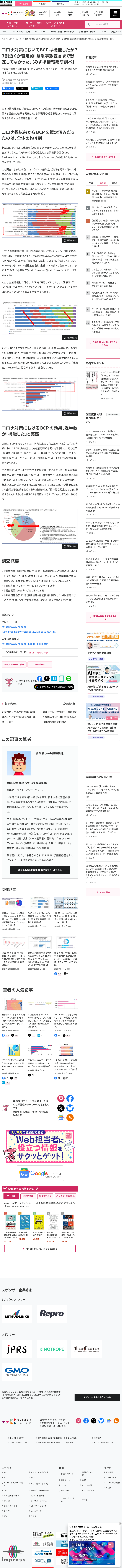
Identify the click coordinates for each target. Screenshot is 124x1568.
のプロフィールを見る (40, 869)
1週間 (103, 182)
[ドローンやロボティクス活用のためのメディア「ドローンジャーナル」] (66, 1562)
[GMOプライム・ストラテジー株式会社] (17, 1372)
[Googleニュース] (61, 1117)
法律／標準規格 (37, 1495)
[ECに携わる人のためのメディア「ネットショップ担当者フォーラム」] (66, 1553)
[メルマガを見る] (78, 1420)
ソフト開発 (82, 2)
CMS (104, 31)
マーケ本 (11, 1195)
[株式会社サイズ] (86, 1349)
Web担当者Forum (12, 13)
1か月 (114, 182)
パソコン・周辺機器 (65, 1195)
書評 (84, 1480)
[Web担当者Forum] (16, 1422)
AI (36, 31)
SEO (4, 31)
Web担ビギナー (43, 13)
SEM (5, 1516)
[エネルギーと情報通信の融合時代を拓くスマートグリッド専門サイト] (43, 1553)
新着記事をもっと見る (105, 156)
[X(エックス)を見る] (93, 1420)
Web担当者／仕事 (11, 1495)
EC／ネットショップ (38, 1505)
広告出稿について (99, 13)
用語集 (108, 1487)
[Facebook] (70, 1098)
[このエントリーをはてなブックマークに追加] (54, 678)
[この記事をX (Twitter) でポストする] (47, 678)
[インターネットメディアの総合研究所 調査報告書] (43, 1545)
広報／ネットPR (10, 1505)
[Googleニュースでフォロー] (108, 1420)
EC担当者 (42, 4)
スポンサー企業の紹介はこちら (97, 1397)
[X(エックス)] (61, 1108)
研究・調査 (105, 2)
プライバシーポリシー (18, 1442)
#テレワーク (42, 652)
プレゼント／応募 (113, 1482)
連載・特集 (70, 13)
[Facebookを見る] (86, 1420)
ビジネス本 (28, 1195)
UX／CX (7, 1500)
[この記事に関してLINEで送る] (68, 678)
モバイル (7, 1511)
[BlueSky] (70, 1108)
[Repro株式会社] (52, 1314)
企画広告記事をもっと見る (104, 617)
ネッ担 (34, 1111)
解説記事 (109, 1472)
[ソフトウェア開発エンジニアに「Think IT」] (66, 1536)
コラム (63, 1485)
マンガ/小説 (87, 1485)
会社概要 (69, 1442)
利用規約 (97, 1438)
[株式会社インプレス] (13, 1553)
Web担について (85, 13)
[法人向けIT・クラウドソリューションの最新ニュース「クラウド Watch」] (66, 1545)
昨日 (91, 182)
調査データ (65, 1480)
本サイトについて (17, 1438)
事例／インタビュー (87, 1473)
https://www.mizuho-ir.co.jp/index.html (25, 643)
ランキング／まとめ (68, 1499)
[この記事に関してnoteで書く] (61, 679)
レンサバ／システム (39, 1500)
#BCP (32, 652)
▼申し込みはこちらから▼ (81, 1539)
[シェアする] (39, 678)
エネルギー (77, 4)
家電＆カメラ (45, 1195)
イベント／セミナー (88, 1491)
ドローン (84, 4)
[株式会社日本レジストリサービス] (17, 1349)
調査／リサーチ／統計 (40, 1490)
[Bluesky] (101, 1420)
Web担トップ (7, 39)
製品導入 (60, 4)
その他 (33, 1516)
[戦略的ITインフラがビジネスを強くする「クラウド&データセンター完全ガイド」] (43, 1536)
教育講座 (90, 4)
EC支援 (97, 4)
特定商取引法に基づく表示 (49, 1442)
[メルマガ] (61, 1098)
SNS (43, 31)
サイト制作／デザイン (87, 31)
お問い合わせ (71, 1438)
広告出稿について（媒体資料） (50, 1438)
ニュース (18, 39)
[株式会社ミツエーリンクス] (17, 1314)
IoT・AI (89, 2)
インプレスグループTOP (104, 1442)
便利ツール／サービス (66, 1491)
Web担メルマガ (58, 13)
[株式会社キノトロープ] (52, 1349)
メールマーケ (36, 1511)
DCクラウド (97, 2)
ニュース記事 (111, 1477)
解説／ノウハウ (67, 1473)
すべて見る (105, 892)
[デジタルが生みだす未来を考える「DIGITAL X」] (43, 1562)
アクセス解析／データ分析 (62, 31)
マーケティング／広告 (20, 31)
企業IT (76, 2)
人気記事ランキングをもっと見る (105, 343)
